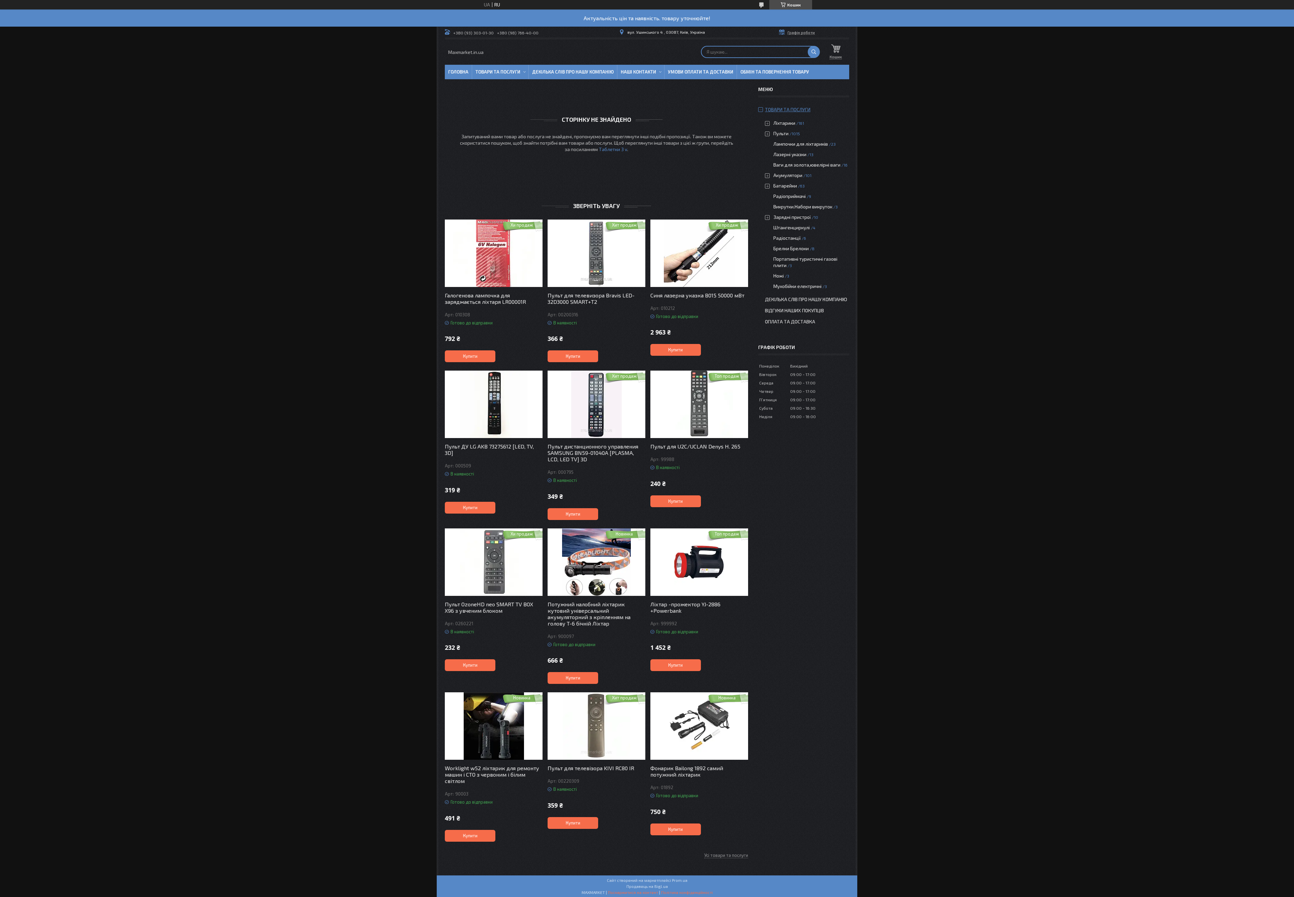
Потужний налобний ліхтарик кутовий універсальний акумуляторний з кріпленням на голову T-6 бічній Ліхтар (589, 614)
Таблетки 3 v (613, 149)
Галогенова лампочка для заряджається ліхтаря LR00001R (485, 298)
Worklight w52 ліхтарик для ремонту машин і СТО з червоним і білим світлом (492, 774)
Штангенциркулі (791, 227)
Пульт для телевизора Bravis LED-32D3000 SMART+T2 (591, 298)
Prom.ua (679, 880)
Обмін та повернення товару (774, 72)
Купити (470, 356)
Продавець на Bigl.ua (647, 886)
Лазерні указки (789, 154)
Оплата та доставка (790, 321)
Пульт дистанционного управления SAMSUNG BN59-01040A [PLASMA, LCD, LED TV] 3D (593, 452)
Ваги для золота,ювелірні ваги (806, 165)
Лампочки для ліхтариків (800, 144)
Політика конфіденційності (687, 892)
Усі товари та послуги (726, 855)
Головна (458, 72)
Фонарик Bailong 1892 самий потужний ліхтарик (686, 771)
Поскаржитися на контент (633, 892)
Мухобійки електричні (797, 286)
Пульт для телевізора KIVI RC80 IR (591, 768)
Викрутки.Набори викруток (802, 206)
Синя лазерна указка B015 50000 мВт (697, 295)
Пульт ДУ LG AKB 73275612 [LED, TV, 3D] (489, 449)
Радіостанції (787, 238)
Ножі (778, 276)
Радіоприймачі (789, 196)
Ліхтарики (784, 123)
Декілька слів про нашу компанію (573, 72)
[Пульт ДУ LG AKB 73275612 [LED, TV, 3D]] (494, 404)
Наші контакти (638, 72)
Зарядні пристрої (792, 217)
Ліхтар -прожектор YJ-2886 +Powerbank (685, 607)
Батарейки (785, 186)
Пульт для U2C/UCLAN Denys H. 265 (695, 446)
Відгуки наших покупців (794, 310)
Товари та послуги (497, 72)
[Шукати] (814, 52)
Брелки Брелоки (791, 248)
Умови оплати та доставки (700, 72)
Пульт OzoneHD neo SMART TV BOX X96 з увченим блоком (489, 607)
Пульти (781, 133)
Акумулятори (787, 175)
